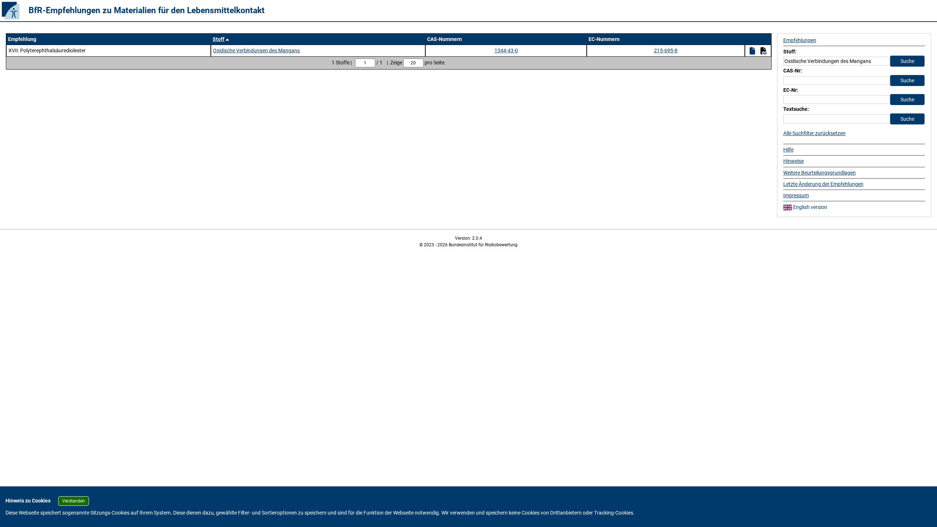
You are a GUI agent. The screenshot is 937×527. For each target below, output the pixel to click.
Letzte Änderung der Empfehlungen (823, 184)
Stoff (218, 39)
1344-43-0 (506, 50)
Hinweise (793, 161)
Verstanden (73, 501)
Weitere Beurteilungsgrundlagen (819, 173)
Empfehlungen (799, 40)
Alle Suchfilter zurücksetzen (814, 133)
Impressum (796, 195)
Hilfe (788, 150)
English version (809, 207)
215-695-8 (665, 50)
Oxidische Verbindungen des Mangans (256, 50)
